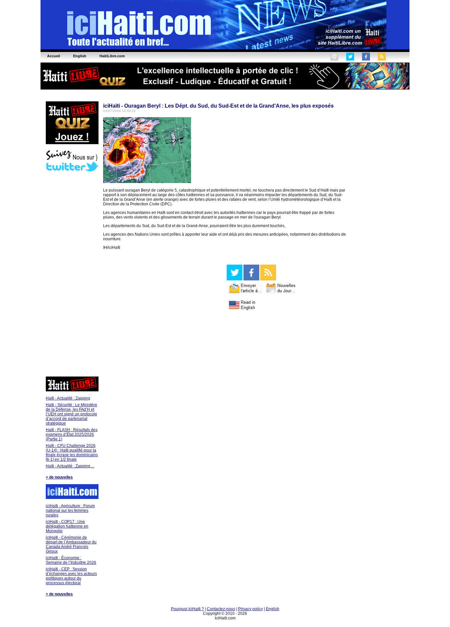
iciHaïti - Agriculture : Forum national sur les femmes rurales (70, 510)
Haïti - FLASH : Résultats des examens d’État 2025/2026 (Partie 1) (72, 434)
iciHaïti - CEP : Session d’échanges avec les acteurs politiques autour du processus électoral (71, 576)
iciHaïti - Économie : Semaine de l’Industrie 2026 (71, 560)
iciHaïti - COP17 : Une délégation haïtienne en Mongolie (67, 526)
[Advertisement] (72, 275)
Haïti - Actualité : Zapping (68, 398)
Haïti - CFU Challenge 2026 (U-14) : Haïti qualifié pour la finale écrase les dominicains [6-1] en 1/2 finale (72, 452)
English (272, 609)
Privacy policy (250, 609)
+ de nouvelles (59, 477)
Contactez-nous (221, 609)
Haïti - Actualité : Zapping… (70, 466)
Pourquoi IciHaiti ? (187, 609)
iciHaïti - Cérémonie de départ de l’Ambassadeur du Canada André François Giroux (71, 544)
